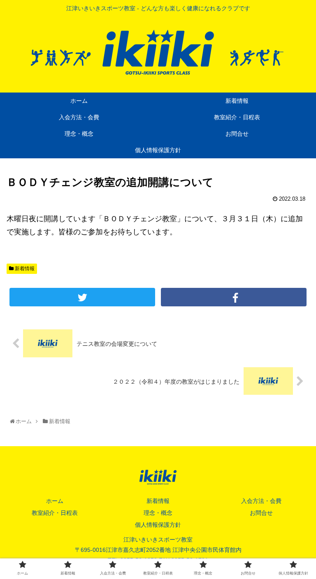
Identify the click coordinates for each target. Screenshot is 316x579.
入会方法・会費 (261, 501)
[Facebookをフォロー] (233, 297)
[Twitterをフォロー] (82, 297)
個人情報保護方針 (158, 524)
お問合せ (261, 513)
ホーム (54, 501)
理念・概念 (158, 513)
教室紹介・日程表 (55, 513)
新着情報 (24, 268)
